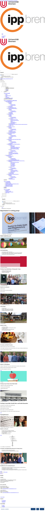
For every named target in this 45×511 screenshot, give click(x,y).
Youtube (3, 505)
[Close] (2, 197)
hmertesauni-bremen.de (9, 488)
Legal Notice (4, 500)
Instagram (3, 506)
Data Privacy (4, 501)
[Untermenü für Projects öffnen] (11, 128)
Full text (2, 75)
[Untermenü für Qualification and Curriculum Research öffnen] (18, 174)
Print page (1, 473)
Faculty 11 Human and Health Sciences (5, 78)
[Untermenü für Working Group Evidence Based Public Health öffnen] (20, 139)
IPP (12, 78)
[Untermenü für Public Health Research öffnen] (12, 101)
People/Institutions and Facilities (5, 76)
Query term (2, 74)
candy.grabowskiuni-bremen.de (11, 492)
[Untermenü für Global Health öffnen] (11, 102)
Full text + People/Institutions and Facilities (9, 203)
